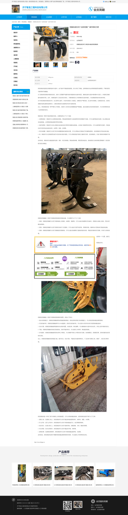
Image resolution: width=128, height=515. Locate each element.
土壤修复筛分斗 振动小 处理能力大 (21, 106)
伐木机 (16, 70)
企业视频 (49, 17)
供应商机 (34, 17)
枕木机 (16, 85)
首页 (19, 22)
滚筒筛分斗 (17, 47)
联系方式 (108, 17)
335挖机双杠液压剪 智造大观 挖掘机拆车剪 (65, 485)
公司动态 (79, 17)
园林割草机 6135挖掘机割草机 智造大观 (85, 485)
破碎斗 (16, 36)
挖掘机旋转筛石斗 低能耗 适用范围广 (21, 121)
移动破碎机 (17, 44)
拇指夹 (30, 22)
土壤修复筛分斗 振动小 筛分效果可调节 (21, 113)
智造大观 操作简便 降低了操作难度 (21, 110)
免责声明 (32, 508)
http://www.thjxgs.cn (39, 442)
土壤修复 (16, 59)
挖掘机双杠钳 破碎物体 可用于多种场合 (21, 128)
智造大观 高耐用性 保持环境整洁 (21, 117)
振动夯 (16, 32)
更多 (28, 91)
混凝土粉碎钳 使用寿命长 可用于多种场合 (21, 124)
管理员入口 (38, 508)
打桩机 (16, 77)
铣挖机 (16, 40)
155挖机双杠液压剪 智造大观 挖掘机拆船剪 (23, 485)
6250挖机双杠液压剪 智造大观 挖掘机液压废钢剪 (46, 485)
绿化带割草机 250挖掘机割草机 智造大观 (107, 485)
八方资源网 (26, 508)
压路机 (16, 81)
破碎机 (16, 74)
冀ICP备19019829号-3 (33, 503)
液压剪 (16, 55)
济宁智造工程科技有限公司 (24, 506)
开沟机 (16, 66)
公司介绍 (64, 17)
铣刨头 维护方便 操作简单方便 (21, 96)
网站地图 (44, 508)
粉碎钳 (16, 51)
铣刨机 (16, 62)
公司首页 (19, 17)
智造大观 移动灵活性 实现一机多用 (21, 103)
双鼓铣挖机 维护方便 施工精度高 (21, 99)
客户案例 (93, 17)
